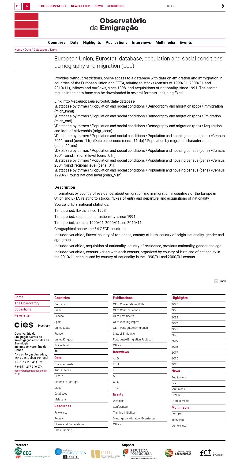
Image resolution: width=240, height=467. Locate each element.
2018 (175, 346)
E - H (116, 364)
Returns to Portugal (66, 382)
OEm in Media (180, 401)
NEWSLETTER (80, 6)
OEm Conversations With (128, 304)
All (56, 351)
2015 (175, 364)
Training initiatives (124, 412)
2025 (175, 310)
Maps (57, 387)
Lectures (177, 414)
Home (19, 297)
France (58, 333)
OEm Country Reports (126, 310)
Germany (60, 304)
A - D (116, 358)
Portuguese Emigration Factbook (133, 339)
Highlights (92, 42)
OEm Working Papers (126, 322)
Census (59, 376)
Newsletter (23, 315)
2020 (175, 335)
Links (53, 49)
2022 (175, 323)
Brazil (57, 310)
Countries (62, 298)
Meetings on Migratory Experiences (134, 418)
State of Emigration (124, 333)
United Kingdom (64, 339)
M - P (116, 376)
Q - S (116, 382)
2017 (175, 352)
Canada (59, 316)
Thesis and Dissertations (69, 424)
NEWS (98, 6)
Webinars (118, 401)
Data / (28, 49)
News (176, 371)
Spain (57, 322)
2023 (175, 317)
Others (117, 345)
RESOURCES (115, 6)
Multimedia (165, 42)
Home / (19, 49)
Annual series (62, 370)
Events (186, 42)
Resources (62, 406)
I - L (115, 370)
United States (62, 327)
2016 (175, 358)
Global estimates (64, 364)
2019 (175, 341)
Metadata (60, 399)
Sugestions (23, 309)
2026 (175, 304)
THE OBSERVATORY (52, 6)
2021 (175, 329)
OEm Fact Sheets (123, 316)
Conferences (120, 406)
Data (74, 42)
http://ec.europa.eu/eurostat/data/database (99, 101)
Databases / (41, 49)
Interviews (141, 42)
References (60, 412)
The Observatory (27, 303)
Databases (60, 393)
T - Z (116, 387)
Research (59, 418)
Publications (117, 42)
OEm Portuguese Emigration (130, 327)
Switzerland (61, 345)
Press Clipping (63, 430)
